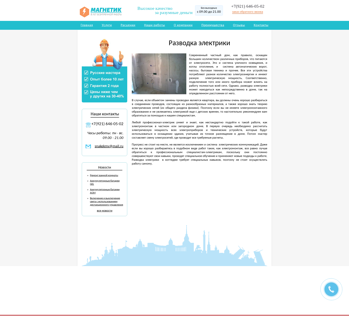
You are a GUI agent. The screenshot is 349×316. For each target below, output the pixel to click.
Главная (87, 25)
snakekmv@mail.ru (109, 146)
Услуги (107, 25)
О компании (183, 25)
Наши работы (154, 25)
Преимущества (212, 25)
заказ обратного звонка (247, 11)
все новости (104, 210)
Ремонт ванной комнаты (104, 175)
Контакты (261, 25)
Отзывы (239, 25)
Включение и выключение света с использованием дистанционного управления (106, 201)
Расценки (128, 25)
